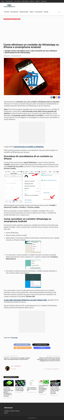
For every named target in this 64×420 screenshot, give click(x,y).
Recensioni (14, 12)
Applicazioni (7, 19)
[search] (59, 12)
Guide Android (25, 1)
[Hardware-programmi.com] (9, 5)
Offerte (7, 12)
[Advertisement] (32, 31)
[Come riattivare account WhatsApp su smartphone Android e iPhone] (44, 382)
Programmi (43, 1)
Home (2, 1)
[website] (11, 369)
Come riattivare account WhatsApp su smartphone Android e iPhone (43, 389)
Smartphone (23, 12)
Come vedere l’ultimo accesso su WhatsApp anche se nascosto (55, 390)
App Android (17, 1)
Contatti (6, 410)
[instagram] (13, 369)
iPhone (46, 12)
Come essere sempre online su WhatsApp (19, 389)
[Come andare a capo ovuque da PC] (32, 383)
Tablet (31, 12)
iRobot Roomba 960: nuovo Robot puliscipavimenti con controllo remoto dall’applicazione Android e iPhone (48, 359)
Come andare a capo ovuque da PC (32, 389)
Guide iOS (32, 1)
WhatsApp (14, 337)
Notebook (38, 12)
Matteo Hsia (7, 56)
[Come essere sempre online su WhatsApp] (20, 383)
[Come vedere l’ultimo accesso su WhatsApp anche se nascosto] (55, 383)
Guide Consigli (16, 19)
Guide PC (38, 1)
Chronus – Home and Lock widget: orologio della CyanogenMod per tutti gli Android (17, 358)
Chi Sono (12, 410)
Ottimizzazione (9, 1)
